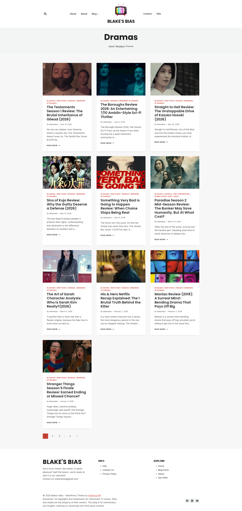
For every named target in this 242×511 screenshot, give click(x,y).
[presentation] (67, 79)
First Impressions (181, 194)
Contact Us (108, 470)
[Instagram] (192, 501)
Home (73, 13)
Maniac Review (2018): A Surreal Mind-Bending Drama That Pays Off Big (174, 300)
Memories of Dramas (128, 101)
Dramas (71, 101)
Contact (147, 13)
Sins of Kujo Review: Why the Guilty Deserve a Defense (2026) (67, 204)
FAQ (159, 13)
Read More (53, 145)
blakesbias (53, 124)
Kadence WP (94, 495)
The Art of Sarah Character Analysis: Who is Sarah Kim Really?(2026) (64, 300)
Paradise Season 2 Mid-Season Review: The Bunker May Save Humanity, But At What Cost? (174, 208)
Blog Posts (163, 470)
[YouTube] (197, 501)
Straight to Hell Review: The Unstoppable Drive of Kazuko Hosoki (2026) (174, 113)
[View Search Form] (45, 13)
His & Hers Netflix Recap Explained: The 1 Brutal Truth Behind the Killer (121, 300)
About (84, 13)
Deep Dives (61, 101)
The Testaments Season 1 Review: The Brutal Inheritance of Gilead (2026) (65, 113)
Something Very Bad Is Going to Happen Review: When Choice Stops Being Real (120, 206)
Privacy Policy (109, 474)
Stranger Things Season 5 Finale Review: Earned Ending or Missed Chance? (66, 390)
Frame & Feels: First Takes (166, 196)
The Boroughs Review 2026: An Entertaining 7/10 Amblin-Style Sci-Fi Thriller (121, 110)
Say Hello (163, 477)
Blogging (51, 101)
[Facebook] (187, 501)
